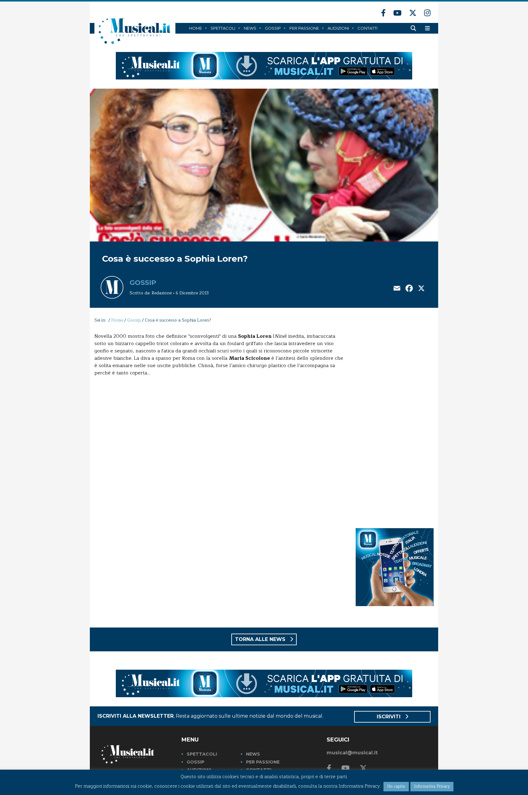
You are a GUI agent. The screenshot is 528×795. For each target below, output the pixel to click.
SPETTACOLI (202, 754)
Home (195, 28)
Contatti (367, 28)
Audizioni (338, 28)
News (250, 28)
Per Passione (304, 28)
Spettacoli (223, 28)
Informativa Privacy (432, 786)
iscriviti (389, 717)
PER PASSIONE (263, 762)
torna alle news (261, 639)
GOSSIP (195, 762)
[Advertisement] (395, 424)
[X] (421, 289)
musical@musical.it (352, 753)
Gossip (273, 28)
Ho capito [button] (396, 786)
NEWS (253, 754)
